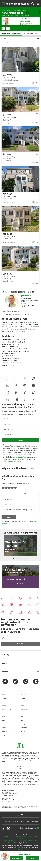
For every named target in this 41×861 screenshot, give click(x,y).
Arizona (3, 691)
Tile (34, 43)
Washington (23, 724)
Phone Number (8, 434)
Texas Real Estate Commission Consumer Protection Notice (20, 841)
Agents (4, 663)
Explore (5, 671)
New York (22, 698)
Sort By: (4, 43)
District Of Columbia (6, 709)
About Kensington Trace (30, 33)
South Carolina (24, 709)
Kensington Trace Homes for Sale (11, 33)
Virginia (22, 720)
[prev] (3, 59)
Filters (37, 38)
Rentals (27, 821)
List (38, 43)
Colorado (4, 698)
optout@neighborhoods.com (19, 458)
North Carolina (14, 16)
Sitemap (22, 821)
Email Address (8, 429)
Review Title (7, 504)
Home (3, 10)
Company (5, 655)
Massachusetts (5, 731)
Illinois (3, 720)
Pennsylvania (23, 705)
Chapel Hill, (5, 16)
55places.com (34, 821)
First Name (7, 419)
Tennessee (23, 713)
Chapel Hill (10, 10)
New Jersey (23, 694)
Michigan (4, 735)
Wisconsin (22, 731)
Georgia (3, 716)
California (4, 694)
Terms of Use (17, 461)
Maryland (4, 727)
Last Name (6, 424)
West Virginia (23, 727)
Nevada (22, 691)
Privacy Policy (7, 461)
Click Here (33, 843)
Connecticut (5, 702)
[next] (37, 59)
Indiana (3, 724)
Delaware (4, 705)
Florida (3, 713)
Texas (21, 716)
